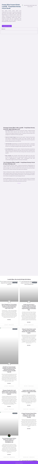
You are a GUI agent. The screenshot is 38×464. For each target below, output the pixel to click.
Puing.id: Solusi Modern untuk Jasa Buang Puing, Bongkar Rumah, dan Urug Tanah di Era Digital (29, 330)
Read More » (9, 319)
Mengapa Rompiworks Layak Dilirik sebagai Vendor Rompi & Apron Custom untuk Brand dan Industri (9, 392)
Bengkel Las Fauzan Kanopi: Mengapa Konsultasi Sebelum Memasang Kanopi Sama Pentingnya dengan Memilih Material (9, 369)
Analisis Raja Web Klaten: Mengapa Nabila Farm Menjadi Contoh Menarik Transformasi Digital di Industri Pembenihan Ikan (29, 307)
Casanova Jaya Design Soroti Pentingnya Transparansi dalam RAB (29, 391)
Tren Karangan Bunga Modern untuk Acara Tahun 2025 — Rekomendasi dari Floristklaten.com (9, 440)
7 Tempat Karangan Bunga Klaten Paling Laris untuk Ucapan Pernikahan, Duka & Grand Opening (28, 415)
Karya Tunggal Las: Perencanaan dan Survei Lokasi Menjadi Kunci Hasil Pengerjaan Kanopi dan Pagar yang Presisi (9, 306)
